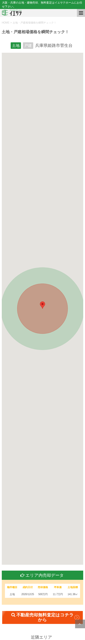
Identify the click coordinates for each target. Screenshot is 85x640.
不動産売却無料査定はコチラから (45, 617)
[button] (42, 305)
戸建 (28, 46)
